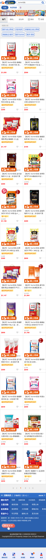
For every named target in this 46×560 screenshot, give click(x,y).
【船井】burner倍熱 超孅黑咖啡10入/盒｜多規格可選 (34, 212)
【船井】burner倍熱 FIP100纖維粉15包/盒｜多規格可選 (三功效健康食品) (34, 63)
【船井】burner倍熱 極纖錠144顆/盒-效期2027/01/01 (34, 323)
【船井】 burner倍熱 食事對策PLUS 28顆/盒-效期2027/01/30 (10, 249)
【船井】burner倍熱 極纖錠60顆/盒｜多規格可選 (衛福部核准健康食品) (11, 63)
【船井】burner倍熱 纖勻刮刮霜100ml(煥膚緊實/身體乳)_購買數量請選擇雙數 (34, 286)
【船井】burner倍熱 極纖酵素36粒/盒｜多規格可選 (11, 397)
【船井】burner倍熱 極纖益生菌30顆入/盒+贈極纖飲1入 (11, 434)
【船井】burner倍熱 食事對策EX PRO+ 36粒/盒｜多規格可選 (34, 249)
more (41, 495)
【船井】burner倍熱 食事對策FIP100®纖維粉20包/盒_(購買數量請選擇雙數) (34, 174)
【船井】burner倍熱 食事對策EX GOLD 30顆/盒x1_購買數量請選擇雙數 (11, 212)
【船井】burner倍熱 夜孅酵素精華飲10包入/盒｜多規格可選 (11, 323)
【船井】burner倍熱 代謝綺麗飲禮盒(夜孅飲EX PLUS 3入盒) (11, 286)
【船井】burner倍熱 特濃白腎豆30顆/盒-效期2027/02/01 (11, 100)
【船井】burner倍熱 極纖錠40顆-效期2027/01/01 (34, 100)
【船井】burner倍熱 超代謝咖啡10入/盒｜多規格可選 (11, 174)
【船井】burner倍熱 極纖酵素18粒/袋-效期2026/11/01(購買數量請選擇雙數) (34, 360)
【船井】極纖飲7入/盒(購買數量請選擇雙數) (34, 472)
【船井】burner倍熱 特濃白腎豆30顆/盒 (34, 397)
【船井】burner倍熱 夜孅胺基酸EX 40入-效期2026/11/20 (11, 472)
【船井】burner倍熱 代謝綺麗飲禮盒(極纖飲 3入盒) (11, 137)
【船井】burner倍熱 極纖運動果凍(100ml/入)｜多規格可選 (34, 137)
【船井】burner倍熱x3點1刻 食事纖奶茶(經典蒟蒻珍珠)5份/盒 (34, 434)
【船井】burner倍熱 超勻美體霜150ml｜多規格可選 (11, 360)
